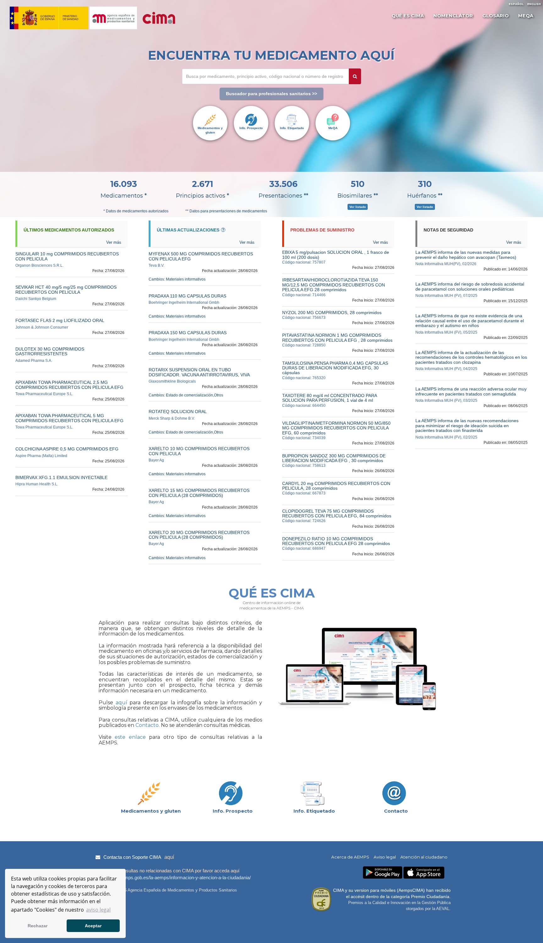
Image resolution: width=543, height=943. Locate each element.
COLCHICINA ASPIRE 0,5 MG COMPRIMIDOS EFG (66, 448)
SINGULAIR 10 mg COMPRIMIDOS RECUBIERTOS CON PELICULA (67, 256)
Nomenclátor (453, 16)
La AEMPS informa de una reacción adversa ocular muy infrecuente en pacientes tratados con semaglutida (471, 391)
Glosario (495, 16)
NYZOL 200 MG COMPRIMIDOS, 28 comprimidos (331, 312)
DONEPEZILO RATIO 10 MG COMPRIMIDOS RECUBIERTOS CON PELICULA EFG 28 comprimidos (336, 541)
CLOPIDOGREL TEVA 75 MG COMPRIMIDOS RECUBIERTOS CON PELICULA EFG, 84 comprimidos (336, 513)
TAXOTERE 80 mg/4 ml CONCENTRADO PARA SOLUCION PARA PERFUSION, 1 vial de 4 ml (329, 398)
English (534, 4)
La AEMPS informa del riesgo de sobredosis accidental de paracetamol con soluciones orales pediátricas (469, 286)
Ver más (513, 242)
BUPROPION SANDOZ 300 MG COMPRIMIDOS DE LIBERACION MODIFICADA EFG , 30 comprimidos (334, 458)
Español (516, 4)
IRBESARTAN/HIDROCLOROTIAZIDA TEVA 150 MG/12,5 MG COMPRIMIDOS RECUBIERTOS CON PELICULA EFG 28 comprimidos (333, 284)
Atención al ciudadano (423, 856)
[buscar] (355, 76)
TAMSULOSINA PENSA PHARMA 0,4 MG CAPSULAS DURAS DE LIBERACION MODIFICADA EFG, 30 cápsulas (335, 368)
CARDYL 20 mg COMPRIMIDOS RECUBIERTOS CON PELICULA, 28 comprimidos (336, 486)
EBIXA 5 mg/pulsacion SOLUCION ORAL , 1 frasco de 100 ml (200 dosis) (335, 254)
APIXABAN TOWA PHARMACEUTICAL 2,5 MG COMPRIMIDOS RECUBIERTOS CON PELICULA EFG (69, 385)
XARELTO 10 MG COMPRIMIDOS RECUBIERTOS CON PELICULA (199, 451)
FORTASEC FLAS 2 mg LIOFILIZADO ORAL (59, 320)
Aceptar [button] (93, 925)
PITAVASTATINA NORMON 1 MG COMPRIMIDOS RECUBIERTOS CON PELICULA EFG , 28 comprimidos (337, 337)
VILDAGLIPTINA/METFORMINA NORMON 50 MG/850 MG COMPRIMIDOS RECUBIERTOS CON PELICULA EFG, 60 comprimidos (336, 428)
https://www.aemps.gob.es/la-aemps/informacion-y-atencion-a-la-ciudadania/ (172, 877)
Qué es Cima (408, 16)
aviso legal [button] (98, 909)
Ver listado (357, 207)
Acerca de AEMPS (350, 856)
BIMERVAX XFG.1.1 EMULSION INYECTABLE (61, 477)
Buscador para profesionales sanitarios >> (271, 93)
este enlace (130, 737)
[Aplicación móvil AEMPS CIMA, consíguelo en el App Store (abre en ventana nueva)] (423, 873)
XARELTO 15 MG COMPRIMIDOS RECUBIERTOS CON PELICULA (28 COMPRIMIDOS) (199, 493)
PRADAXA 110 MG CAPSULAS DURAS (187, 295)
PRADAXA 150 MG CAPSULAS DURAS (188, 332)
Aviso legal (385, 856)
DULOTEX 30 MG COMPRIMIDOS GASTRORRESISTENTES (49, 351)
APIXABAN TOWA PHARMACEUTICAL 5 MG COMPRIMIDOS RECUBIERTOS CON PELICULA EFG (69, 418)
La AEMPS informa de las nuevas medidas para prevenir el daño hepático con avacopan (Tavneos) (465, 254)
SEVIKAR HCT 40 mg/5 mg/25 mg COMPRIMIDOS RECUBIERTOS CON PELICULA (66, 289)
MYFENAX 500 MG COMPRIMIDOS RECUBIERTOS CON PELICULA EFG (201, 256)
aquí (120, 703)
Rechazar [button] (37, 925)
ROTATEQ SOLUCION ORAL (178, 411)
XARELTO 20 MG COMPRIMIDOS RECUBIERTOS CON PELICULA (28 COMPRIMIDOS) (199, 535)
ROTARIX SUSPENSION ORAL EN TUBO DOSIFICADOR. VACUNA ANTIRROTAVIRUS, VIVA (199, 372)
